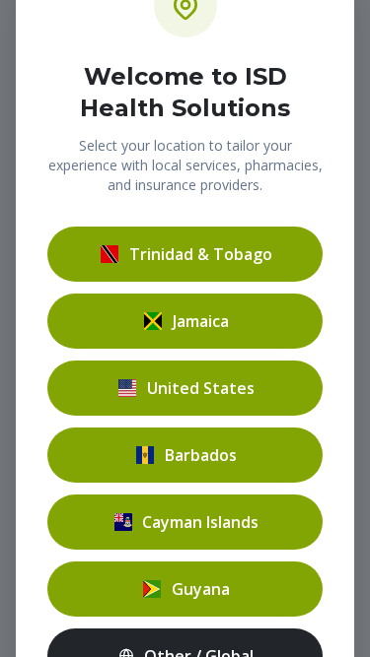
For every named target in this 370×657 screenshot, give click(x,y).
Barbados (201, 455)
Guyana (201, 589)
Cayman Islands (200, 522)
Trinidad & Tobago (200, 254)
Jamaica (201, 321)
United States (201, 388)
